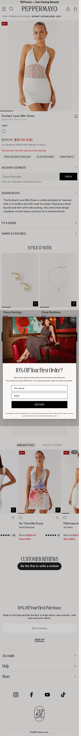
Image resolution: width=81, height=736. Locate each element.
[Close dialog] (73, 319)
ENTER (39, 404)
